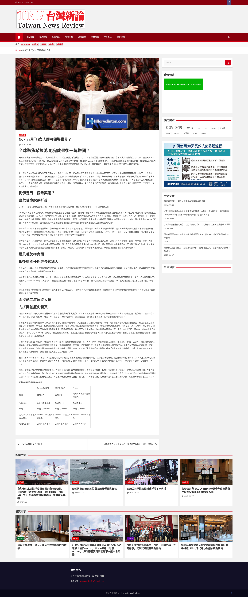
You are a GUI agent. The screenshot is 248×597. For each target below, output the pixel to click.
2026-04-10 (134, 493)
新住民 (213, 128)
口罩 (198, 128)
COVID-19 (174, 127)
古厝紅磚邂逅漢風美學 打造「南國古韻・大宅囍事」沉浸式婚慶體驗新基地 (197, 224)
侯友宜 (189, 128)
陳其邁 (195, 133)
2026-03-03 (189, 496)
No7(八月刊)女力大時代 (32, 444)
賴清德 (186, 133)
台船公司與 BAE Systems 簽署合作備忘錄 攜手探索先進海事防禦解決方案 (206, 490)
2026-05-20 (79, 493)
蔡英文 (176, 133)
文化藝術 (108, 37)
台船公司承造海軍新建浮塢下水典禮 (146, 488)
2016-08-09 (26, 145)
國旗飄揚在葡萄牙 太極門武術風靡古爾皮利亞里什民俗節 (128, 444)
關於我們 (121, 37)
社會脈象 (69, 37)
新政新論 (43, 37)
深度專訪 (82, 37)
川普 (205, 128)
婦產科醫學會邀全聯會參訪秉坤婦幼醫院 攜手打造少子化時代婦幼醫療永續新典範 (204, 547)
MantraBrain (135, 593)
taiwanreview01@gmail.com (92, 581)
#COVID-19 (25, 44)
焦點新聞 (30, 37)
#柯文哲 (60, 44)
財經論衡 (56, 37)
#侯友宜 (35, 44)
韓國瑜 (204, 133)
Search (228, 62)
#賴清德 (43, 44)
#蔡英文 (52, 44)
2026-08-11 (24, 502)
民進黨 (168, 133)
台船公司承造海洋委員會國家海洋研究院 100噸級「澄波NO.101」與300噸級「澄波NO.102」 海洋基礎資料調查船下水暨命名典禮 (41, 493)
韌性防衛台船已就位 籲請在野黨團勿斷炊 (94, 488)
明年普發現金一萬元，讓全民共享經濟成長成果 (184, 201)
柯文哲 (222, 128)
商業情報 (95, 37)
